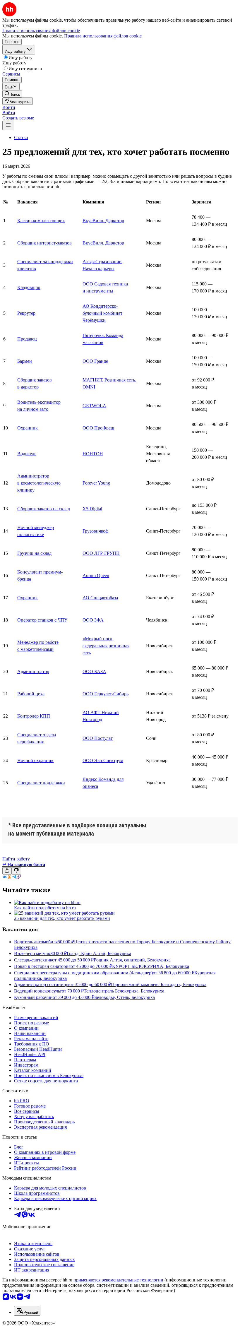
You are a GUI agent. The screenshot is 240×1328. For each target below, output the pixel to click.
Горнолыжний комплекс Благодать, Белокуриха (158, 984)
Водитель (26, 453)
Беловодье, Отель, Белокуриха (124, 997)
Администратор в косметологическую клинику (39, 482)
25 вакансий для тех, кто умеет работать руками (62, 918)
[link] (12, 93)
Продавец (27, 338)
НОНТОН (93, 453)
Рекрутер (26, 313)
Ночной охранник (35, 760)
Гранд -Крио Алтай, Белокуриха (99, 953)
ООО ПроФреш (98, 427)
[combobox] (27, 1311)
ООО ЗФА (93, 619)
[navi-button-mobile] (8, 125)
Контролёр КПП (33, 715)
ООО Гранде (95, 361)
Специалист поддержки (41, 782)
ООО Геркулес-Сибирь (105, 693)
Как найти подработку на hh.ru (45, 907)
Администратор (33, 671)
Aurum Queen (96, 575)
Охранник (27, 427)
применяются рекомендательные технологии (118, 1279)
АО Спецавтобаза (100, 597)
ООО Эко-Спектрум (103, 760)
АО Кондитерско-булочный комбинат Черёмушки (102, 313)
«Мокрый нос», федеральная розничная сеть (106, 645)
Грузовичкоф (95, 530)
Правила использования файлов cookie (103, 35)
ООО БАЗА (94, 671)
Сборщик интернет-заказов (44, 242)
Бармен (24, 361)
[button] (8, 107)
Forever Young (96, 482)
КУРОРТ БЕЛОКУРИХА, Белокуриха (150, 966)
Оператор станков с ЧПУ (42, 619)
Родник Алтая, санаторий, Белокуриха (132, 959)
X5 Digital (92, 508)
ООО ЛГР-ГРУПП (101, 553)
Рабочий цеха (30, 693)
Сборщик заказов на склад (43, 508)
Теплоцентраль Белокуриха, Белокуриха (124, 990)
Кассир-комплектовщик (41, 220)
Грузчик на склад (34, 553)
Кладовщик (28, 287)
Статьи (21, 137)
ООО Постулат (98, 738)
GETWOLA (94, 405)
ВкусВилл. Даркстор (103, 220)
